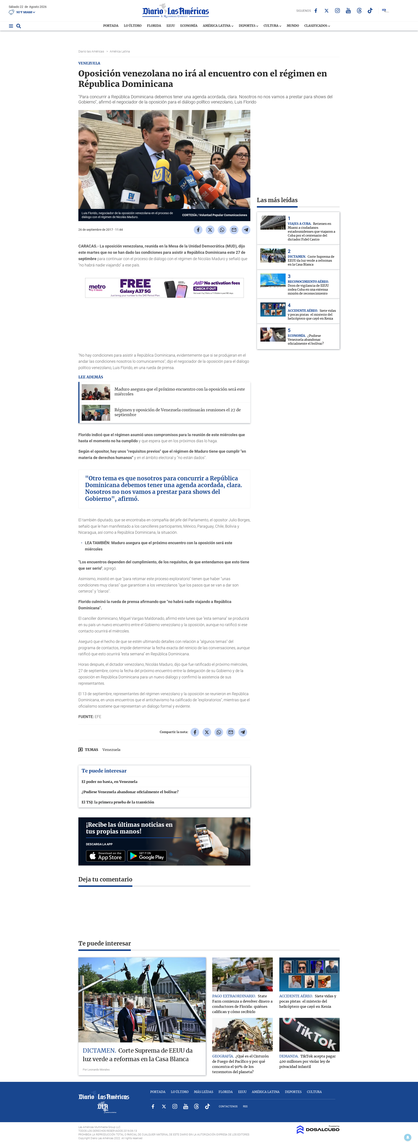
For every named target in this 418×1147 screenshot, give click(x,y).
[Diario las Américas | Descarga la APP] (106, 856)
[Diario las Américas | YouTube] (348, 10)
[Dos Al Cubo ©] (318, 1133)
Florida (154, 25)
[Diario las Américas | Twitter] (326, 10)
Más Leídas (203, 1092)
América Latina (217, 25)
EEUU (171, 25)
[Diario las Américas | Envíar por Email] (234, 229)
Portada (110, 25)
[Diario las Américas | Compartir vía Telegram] (246, 229)
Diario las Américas (91, 51)
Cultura (271, 25)
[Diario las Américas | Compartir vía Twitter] (210, 229)
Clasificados (316, 25)
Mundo (293, 25)
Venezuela (111, 750)
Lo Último (133, 25)
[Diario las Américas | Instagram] (337, 10)
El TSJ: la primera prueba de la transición (118, 802)
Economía (188, 25)
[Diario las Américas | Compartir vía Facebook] (198, 229)
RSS (245, 1106)
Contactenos (228, 1106)
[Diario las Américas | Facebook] (316, 10)
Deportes (247, 25)
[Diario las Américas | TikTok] (370, 10)
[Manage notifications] (407, 1137)
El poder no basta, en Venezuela (109, 782)
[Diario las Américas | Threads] (359, 10)
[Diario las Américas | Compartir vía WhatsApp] (222, 229)
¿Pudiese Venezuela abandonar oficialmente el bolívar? (130, 792)
